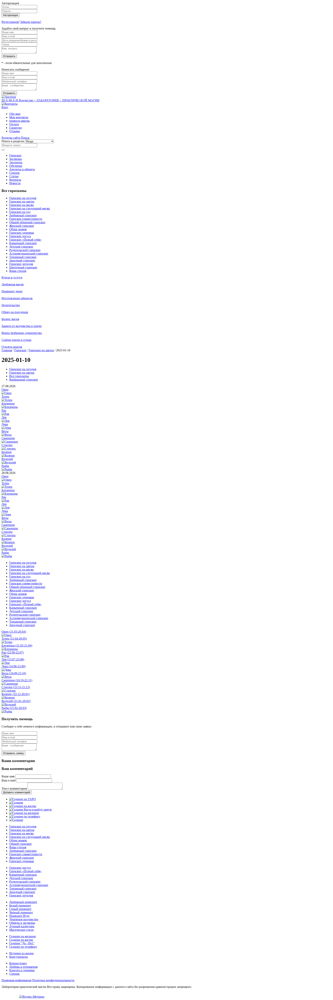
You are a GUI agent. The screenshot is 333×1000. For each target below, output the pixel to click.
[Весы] (7, 434)
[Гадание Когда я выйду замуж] (30, 809)
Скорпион (8, 438)
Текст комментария (14, 788)
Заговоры (15, 159)
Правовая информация (16, 980)
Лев (4, 417)
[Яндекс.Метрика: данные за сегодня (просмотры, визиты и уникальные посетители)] (31, 996)
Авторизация (10, 15)
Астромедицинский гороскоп (28, 253)
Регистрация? (10, 22)
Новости (15, 183)
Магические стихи (21, 929)
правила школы (19, 120)
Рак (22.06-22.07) (13, 652)
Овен (5, 389)
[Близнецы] (10, 407)
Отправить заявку (13, 753)
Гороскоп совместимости (25, 218)
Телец (5, 396)
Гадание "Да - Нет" (21, 943)
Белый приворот (20, 905)
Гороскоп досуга (20, 236)
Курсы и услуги (12, 277)
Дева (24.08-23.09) (13, 666)
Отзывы (14, 131)
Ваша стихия (17, 270)
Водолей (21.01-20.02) (16, 701)
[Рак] (5, 413)
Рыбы (5, 466)
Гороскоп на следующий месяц (29, 208)
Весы (5, 431)
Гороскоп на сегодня (22, 198)
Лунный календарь (21, 926)
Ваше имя (8, 776)
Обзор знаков (18, 229)
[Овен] (7, 393)
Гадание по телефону (23, 946)
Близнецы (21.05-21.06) (17, 645)
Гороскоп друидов (21, 264)
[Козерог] (8, 455)
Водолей (7, 459)
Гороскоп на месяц (21, 205)
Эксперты (15, 162)
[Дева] (6, 427)
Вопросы (15, 179)
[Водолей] (9, 462)
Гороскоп (15, 155)
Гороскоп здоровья (21, 232)
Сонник (14, 172)
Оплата (14, 124)
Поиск (25, 137)
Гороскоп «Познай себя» (25, 239)
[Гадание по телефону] (24, 816)
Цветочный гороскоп (23, 267)
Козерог (7, 452)
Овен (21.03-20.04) (14, 631)
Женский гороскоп (21, 225)
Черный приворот (21, 912)
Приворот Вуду (19, 916)
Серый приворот (20, 909)
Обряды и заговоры (22, 922)
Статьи (13, 176)
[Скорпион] (10, 441)
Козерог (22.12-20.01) (15, 694)
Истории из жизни (21, 953)
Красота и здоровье (22, 970)
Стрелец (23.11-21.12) (16, 687)
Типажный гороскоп (22, 257)
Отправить (9, 56)
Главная (7, 350)
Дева (5, 424)
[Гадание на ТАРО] (22, 799)
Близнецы (8, 403)
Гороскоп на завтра (21, 201)
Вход (5, 107)
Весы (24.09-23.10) (14, 673)
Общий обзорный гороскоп (27, 222)
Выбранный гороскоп (23, 379)
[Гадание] (16, 802)
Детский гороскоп (21, 246)
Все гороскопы (19, 376)
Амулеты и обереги (22, 169)
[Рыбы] (7, 469)
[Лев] (6, 420)
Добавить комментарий (16, 792)
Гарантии (15, 127)
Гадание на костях (21, 939)
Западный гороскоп (22, 260)
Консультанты (18, 956)
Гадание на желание (22, 936)
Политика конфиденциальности (53, 980)
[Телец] (7, 400)
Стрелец (7, 445)
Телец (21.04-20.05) (14, 638)
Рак (4, 410)
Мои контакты (18, 117)
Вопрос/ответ (18, 963)
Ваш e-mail (9, 780)
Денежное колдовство (23, 919)
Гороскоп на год (19, 212)
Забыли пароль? (30, 22)
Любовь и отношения (23, 966)
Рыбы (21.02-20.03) (14, 708)
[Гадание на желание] (24, 813)
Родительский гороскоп (24, 250)
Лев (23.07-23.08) (13, 659)
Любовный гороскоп (23, 215)
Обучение (15, 165)
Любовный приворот (23, 902)
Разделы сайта (11, 137)
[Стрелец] (9, 448)
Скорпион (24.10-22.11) (17, 680)
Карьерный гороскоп (23, 243)
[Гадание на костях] (22, 806)
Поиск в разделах (13, 141)
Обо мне (14, 113)
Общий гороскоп (20, 843)
